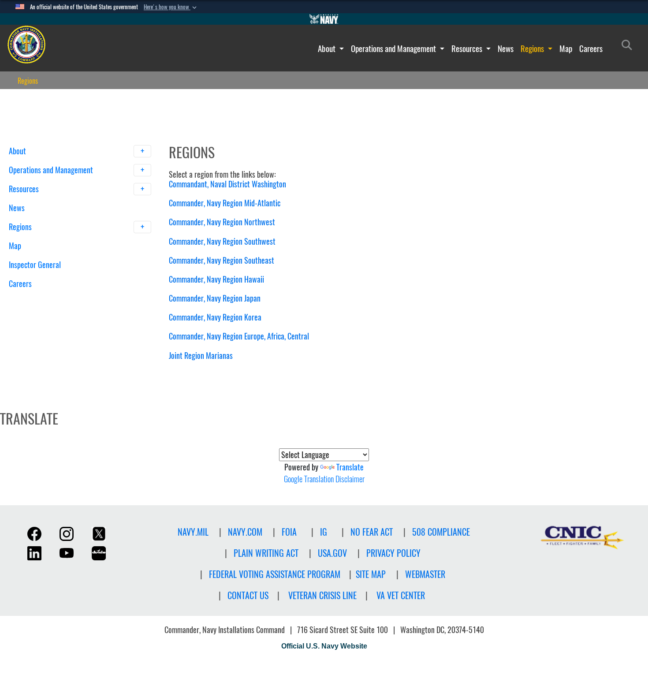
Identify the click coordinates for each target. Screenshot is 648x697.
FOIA (289, 532)
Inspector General (35, 264)
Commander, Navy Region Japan (215, 298)
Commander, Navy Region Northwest (222, 221)
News (506, 48)
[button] (171, 7)
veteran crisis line (322, 595)
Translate (350, 467)
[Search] (55, 299)
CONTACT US (247, 595)
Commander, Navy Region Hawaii (216, 279)
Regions (533, 48)
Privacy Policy (393, 553)
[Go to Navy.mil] (324, 19)
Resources (467, 48)
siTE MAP (371, 574)
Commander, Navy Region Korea (215, 317)
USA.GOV (332, 553)
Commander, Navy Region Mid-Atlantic (224, 203)
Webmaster (425, 574)
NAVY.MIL (193, 532)
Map (565, 48)
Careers (591, 48)
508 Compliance (441, 532)
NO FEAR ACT (371, 532)
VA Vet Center (400, 595)
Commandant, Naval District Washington (227, 184)
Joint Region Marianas (201, 355)
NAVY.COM (245, 532)
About (327, 48)
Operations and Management (394, 48)
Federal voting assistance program (274, 574)
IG (323, 532)
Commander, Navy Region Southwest (222, 241)
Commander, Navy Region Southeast (221, 260)
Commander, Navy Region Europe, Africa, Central (239, 336)
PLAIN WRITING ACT (266, 553)
